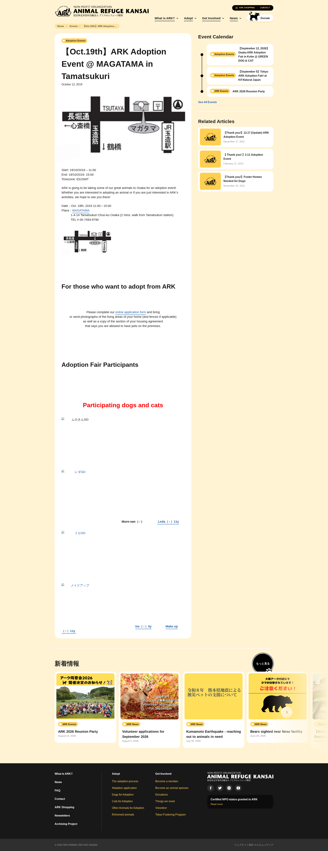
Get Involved (211, 18)
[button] (286, 712)
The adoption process (125, 781)
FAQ (57, 790)
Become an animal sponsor (171, 787)
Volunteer (161, 807)
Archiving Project (66, 823)
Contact (60, 798)
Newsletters (62, 815)
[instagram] (229, 788)
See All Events (207, 102)
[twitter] (219, 788)
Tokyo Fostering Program (170, 814)
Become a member (166, 781)
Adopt (188, 18)
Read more (217, 804)
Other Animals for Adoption (128, 807)
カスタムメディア (263, 844)
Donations (161, 794)
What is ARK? (165, 18)
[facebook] (210, 788)
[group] (85, 707)
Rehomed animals (123, 814)
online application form (130, 312)
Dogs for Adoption (123, 794)
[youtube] (238, 788)
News (234, 18)
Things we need (165, 801)
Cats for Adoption (122, 801)
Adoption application (124, 787)
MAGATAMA (81, 210)
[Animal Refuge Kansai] (102, 11)
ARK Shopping (64, 807)
